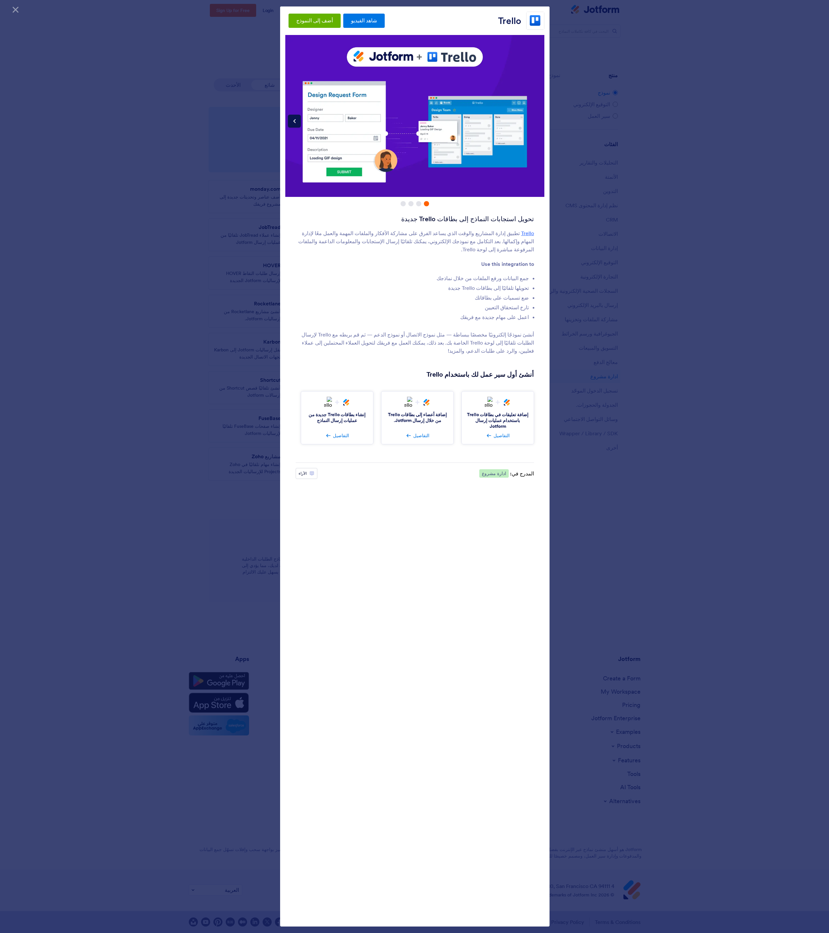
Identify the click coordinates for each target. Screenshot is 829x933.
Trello (509, 21)
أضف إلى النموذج (314, 20)
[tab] (426, 203)
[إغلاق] (15, 10)
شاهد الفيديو (364, 20)
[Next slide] (294, 121)
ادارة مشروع (494, 473)
